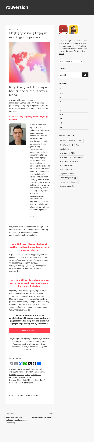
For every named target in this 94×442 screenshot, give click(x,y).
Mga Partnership (66, 165)
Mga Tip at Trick (66, 170)
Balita (15, 395)
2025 (61, 93)
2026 (61, 89)
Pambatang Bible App (68, 178)
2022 (60, 106)
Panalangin (64, 182)
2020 (61, 114)
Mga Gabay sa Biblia (67, 153)
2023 (60, 102)
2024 (61, 97)
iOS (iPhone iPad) (66, 145)
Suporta (74, 182)
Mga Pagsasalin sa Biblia (69, 161)
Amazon (63, 141)
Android (72, 141)
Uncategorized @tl (67, 186)
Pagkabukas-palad (29, 395)
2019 (60, 119)
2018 (60, 123)
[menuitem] (41, 369)
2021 (60, 110)
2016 (60, 127)
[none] (71, 61)
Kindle (78, 145)
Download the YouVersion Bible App (72, 43)
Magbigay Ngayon (29, 330)
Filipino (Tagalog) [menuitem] (66, 61)
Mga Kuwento (65, 157)
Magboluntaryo (65, 149)
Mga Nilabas (78, 157)
